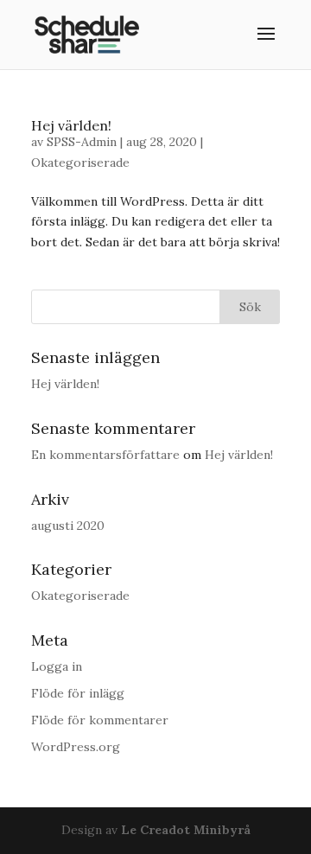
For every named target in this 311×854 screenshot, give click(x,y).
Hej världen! (71, 125)
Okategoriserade (80, 162)
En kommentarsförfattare (105, 454)
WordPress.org (75, 747)
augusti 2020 (68, 525)
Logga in (56, 666)
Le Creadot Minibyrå (186, 830)
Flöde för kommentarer (99, 720)
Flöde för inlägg (77, 693)
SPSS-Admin (82, 142)
